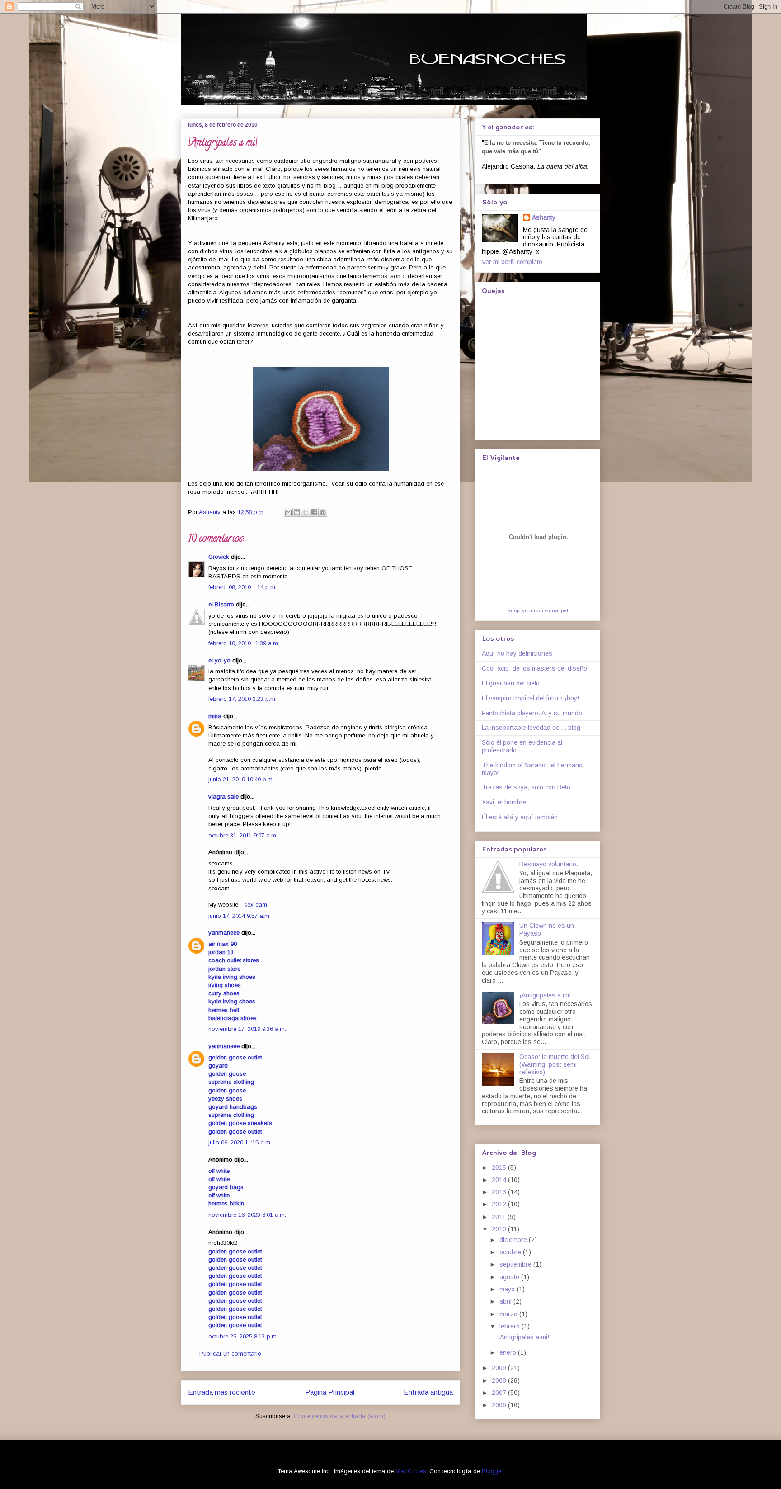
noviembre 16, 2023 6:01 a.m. (247, 1214)
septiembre (516, 1264)
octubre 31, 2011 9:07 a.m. (243, 835)
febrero (510, 1326)
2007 (500, 1392)
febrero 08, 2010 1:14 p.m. (242, 587)
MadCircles (410, 1471)
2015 (500, 1167)
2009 (500, 1367)
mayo (508, 1289)
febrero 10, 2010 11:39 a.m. (243, 643)
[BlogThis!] (296, 512)
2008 (500, 1380)
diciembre (514, 1239)
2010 (500, 1229)
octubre (511, 1252)
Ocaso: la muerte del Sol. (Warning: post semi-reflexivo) (555, 1064)
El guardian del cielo (511, 683)
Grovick (218, 556)
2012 (500, 1204)
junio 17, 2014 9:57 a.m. (239, 915)
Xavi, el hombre (504, 802)
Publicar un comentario (230, 1353)
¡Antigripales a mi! (545, 995)
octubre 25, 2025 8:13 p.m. (243, 1336)
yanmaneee (224, 932)
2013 (500, 1192)
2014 (500, 1179)
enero (508, 1352)
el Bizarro (221, 604)
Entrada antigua (428, 1392)
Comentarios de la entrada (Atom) (340, 1416)
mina (214, 716)
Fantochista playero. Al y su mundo (532, 713)
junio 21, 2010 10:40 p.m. (241, 779)
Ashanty (543, 217)
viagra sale (223, 796)
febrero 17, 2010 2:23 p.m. (242, 698)
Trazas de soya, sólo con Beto (526, 787)
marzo (509, 1314)
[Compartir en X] (305, 512)
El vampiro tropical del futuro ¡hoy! (530, 698)
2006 (500, 1405)
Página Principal (329, 1392)
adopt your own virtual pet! (538, 610)
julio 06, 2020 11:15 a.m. (240, 1142)
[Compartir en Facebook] (314, 512)
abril (506, 1301)
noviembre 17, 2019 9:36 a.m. (247, 1029)
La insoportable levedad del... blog (531, 727)
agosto (510, 1277)
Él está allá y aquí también (520, 817)
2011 (500, 1216)
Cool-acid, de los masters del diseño (534, 668)
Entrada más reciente (221, 1392)
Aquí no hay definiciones (517, 653)
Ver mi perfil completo (512, 261)
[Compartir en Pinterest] (322, 512)
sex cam (255, 904)
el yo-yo (219, 660)
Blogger (492, 1471)
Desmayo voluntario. (548, 864)
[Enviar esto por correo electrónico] (288, 512)
